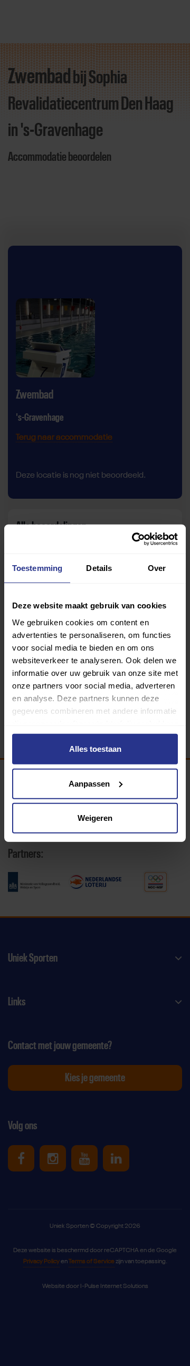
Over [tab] (157, 568)
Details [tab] (99, 568)
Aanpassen (89, 783)
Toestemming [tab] (37, 568)
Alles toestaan (95, 748)
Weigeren (95, 817)
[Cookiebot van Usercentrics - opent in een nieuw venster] (134, 539)
